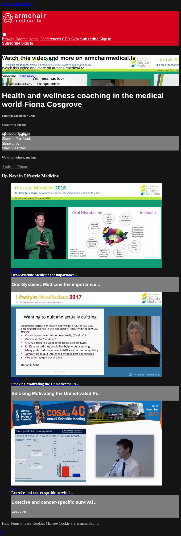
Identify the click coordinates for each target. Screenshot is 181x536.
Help (6, 523)
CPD (66, 39)
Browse (9, 39)
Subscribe (9, 76)
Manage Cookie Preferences (67, 523)
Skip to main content (17, 4)
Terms (15, 523)
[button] (4, 34)
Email (25, 134)
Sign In (27, 43)
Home (34, 39)
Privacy (26, 523)
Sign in (105, 39)
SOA (75, 39)
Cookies (39, 523)
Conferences (50, 39)
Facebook (9, 134)
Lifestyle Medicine (14, 115)
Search (22, 39)
